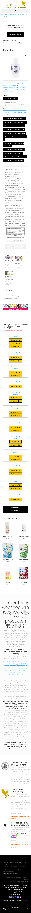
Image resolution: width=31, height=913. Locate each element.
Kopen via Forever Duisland (14, 129)
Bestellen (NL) (15, 340)
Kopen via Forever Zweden (14, 149)
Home (2, 14)
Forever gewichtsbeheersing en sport (16, 20)
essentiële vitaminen (8, 87)
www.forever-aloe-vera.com (8, 871)
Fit (14, 87)
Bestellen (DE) (15, 398)
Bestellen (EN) (15, 346)
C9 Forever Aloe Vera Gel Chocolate (18, 262)
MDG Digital (5, 869)
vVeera (7, 652)
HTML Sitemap (17, 881)
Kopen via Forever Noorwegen (15, 157)
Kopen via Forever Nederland (15, 118)
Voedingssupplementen (19, 89)
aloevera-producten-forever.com (20, 866)
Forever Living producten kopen (13, 14)
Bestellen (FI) (15, 442)
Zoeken (19, 43)
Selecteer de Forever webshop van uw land (14, 113)
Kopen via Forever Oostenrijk (15, 133)
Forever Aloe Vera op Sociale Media (10, 873)
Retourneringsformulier (16, 904)
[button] (25, 55)
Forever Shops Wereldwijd (15, 509)
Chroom (21, 85)
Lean (11, 89)
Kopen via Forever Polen (13, 153)
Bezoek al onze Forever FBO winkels (16, 869)
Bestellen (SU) (15, 445)
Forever (18, 87)
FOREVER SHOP (15, 34)
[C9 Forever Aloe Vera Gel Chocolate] (19, 257)
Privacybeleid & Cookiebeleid (21, 877)
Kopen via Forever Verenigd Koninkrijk (13, 144)
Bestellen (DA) (15, 427)
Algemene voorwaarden (10, 877)
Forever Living (9, 91)
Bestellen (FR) (15, 343)
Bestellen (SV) (15, 471)
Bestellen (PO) (15, 485)
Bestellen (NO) (16, 456)
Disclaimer (26, 879)
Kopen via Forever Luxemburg (15, 122)
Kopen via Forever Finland (14, 161)
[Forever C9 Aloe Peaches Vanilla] (9, 257)
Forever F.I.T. (23, 87)
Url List (26, 881)
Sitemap (12, 881)
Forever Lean (6, 89)
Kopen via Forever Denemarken (16, 137)
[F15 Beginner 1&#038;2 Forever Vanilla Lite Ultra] (9, 273)
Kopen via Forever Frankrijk (14, 126)
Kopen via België (10, 99)
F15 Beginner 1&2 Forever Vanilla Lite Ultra (9, 278)
